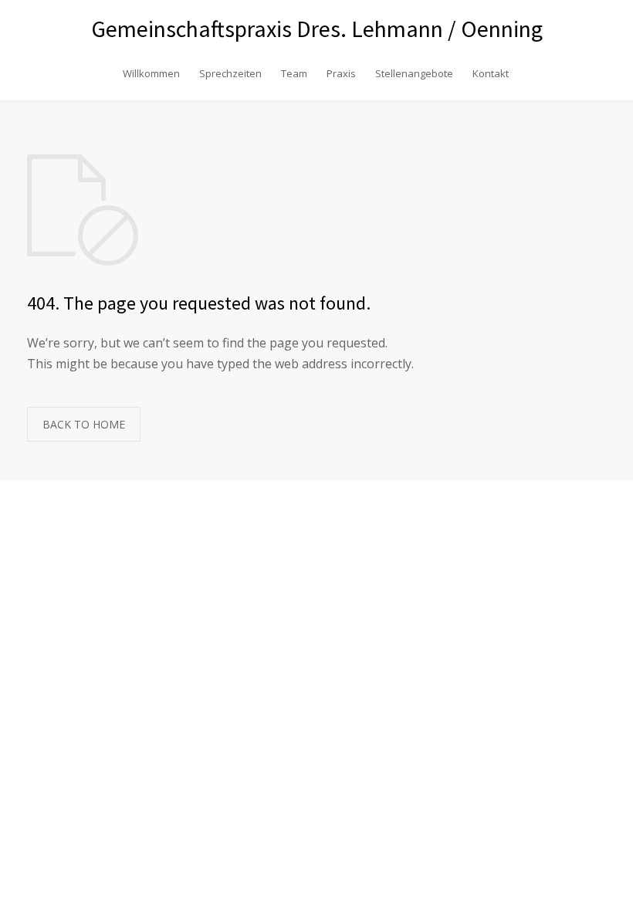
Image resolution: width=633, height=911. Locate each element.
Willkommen (151, 73)
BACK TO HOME (83, 424)
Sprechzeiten (230, 73)
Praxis (341, 73)
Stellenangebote (414, 73)
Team (294, 73)
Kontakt (490, 73)
